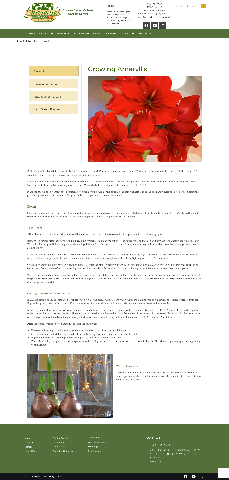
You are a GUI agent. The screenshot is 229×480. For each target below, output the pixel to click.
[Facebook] (146, 25)
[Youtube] (154, 25)
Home (19, 41)
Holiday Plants (31, 41)
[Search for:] (186, 6)
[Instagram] (162, 25)
